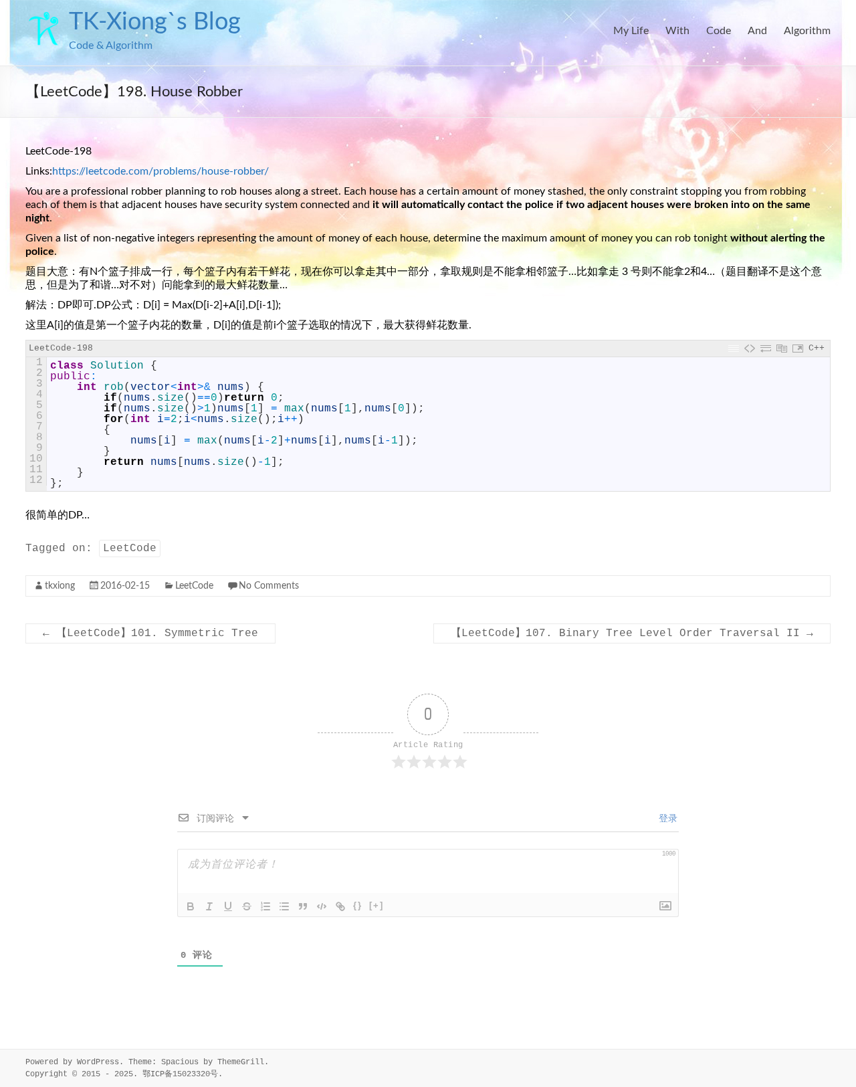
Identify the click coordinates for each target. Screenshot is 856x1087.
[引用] (303, 906)
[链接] (340, 906)
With (677, 30)
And (757, 30)
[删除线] (246, 906)
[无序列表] (284, 906)
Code (718, 30)
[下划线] (228, 906)
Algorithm (807, 30)
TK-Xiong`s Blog (155, 22)
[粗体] (190, 906)
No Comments (269, 586)
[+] (376, 905)
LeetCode (129, 548)
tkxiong (60, 586)
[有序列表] (265, 906)
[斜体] (209, 906)
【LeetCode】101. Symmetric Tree (150, 633)
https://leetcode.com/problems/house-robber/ (160, 171)
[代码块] (321, 906)
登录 (665, 818)
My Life (631, 30)
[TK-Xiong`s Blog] (43, 17)
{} (357, 905)
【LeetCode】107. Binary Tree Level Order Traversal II (632, 633)
